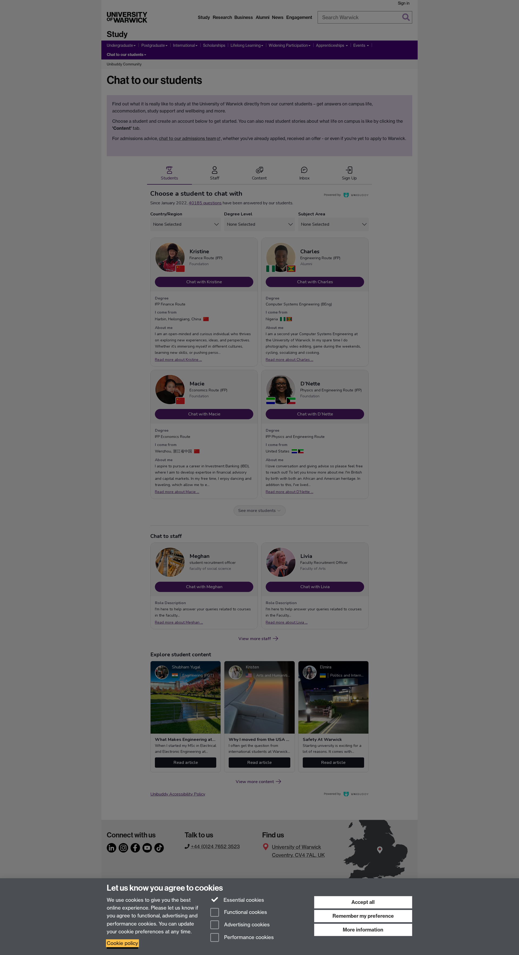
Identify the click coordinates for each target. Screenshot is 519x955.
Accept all (363, 902)
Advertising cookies (246, 925)
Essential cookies (243, 900)
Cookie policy (122, 943)
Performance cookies (248, 937)
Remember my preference (363, 916)
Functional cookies (245, 912)
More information (363, 930)
